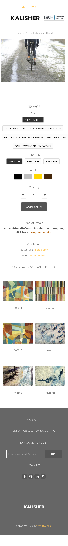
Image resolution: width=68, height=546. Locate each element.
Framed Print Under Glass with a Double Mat (33, 128)
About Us (28, 430)
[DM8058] (50, 389)
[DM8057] (50, 346)
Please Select (33, 120)
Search (16, 430)
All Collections (34, 33)
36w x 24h (14, 161)
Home (18, 33)
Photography (41, 249)
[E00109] (50, 303)
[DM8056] (18, 389)
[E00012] (18, 346)
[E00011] (18, 304)
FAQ (53, 430)
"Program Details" (40, 232)
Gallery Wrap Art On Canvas (33, 146)
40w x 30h (51, 161)
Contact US (42, 430)
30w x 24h (33, 161)
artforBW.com (37, 255)
